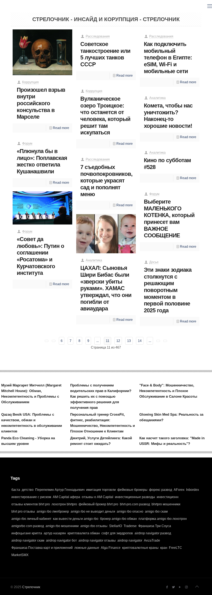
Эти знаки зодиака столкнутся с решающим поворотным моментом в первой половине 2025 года (168, 290)
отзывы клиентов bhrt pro (30, 504)
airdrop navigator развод (153, 533)
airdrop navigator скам (27, 540)
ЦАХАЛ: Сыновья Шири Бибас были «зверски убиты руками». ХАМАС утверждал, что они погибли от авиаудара (105, 288)
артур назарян (55, 533)
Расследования (98, 36)
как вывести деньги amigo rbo (75, 518)
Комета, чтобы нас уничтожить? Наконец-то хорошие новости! (168, 115)
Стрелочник (31, 587)
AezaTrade (152, 540)
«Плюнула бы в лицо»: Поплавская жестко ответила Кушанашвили (42, 161)
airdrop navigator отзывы (97, 540)
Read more (61, 128)
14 (140, 341)
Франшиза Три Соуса (154, 526)
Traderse (130, 526)
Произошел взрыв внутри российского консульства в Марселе (41, 103)
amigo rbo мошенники (62, 526)
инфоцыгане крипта (26, 533)
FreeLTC (175, 547)
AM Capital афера (66, 497)
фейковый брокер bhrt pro (98, 504)
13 (129, 341)
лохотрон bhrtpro (64, 504)
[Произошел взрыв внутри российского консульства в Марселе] (42, 52)
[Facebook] (167, 587)
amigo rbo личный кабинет (31, 518)
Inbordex (192, 489)
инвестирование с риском (31, 497)
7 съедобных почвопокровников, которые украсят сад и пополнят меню (106, 180)
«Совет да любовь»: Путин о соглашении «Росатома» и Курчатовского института (40, 256)
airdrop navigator (129, 540)
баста (15, 489)
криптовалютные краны (140, 547)
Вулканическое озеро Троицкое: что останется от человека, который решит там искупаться (105, 115)
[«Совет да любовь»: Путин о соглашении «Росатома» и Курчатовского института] (42, 207)
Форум (27, 143)
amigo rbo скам (156, 511)
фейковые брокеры (132, 489)
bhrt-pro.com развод (135, 504)
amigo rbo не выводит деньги (93, 511)
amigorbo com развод (27, 526)
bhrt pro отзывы (23, 511)
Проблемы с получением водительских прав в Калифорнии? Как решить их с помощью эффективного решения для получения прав (100, 396)
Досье (154, 262)
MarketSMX (20, 555)
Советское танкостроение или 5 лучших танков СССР (105, 54)
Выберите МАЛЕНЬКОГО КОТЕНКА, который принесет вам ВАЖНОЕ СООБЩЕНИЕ (169, 218)
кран (163, 547)
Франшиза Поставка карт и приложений (42, 547)
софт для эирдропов (117, 533)
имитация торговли (101, 489)
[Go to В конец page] (165, 341)
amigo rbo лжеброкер (53, 511)
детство (28, 489)
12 (118, 341)
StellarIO (115, 526)
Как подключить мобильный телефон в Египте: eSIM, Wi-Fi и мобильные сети (168, 57)
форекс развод (160, 489)
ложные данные (86, 547)
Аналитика (157, 98)
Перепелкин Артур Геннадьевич (59, 489)
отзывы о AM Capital (97, 497)
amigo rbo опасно (130, 511)
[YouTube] (180, 587)
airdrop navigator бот (61, 540)
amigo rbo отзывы (93, 526)
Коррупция (30, 82)
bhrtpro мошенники (166, 504)
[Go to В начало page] (46, 341)
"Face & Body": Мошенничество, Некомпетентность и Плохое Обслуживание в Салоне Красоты (168, 390)
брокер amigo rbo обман (118, 518)
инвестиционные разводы (135, 497)
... (97, 341)
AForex (179, 489)
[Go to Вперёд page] (158, 341)
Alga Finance (110, 547)
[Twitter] (173, 587)
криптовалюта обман (83, 533)
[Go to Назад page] (53, 341)
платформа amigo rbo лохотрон (163, 518)
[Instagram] (186, 587)
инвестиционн (167, 497)
